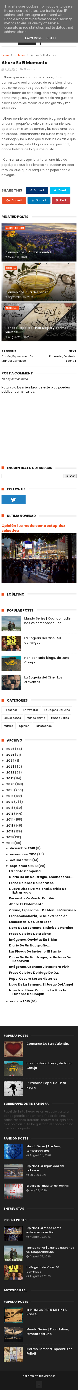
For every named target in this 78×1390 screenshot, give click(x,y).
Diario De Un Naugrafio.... (29, 945)
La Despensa (12, 718)
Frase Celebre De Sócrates (31, 883)
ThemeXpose (47, 1376)
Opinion (24, 726)
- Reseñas (11, 710)
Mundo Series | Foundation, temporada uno (47, 1331)
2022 (10, 772)
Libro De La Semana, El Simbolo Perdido (41, 928)
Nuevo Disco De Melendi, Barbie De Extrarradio (38, 891)
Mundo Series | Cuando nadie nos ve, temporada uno (47, 620)
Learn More (32, 38)
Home (5, 55)
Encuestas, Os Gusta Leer (30, 922)
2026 (10, 749)
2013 (10, 825)
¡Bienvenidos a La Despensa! (27, 292)
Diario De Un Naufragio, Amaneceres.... (41, 877)
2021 (10, 778)
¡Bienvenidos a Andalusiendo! (28, 252)
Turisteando (43, 726)
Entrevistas (31, 710)
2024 (10, 760)
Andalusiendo (15, 228)
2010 (10, 843)
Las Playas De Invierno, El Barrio (35, 951)
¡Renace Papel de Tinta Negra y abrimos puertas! (36, 330)
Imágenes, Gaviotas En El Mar (33, 939)
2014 (10, 819)
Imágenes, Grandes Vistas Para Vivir (39, 967)
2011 (9, 837)
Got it (51, 38)
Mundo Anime (36, 718)
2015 (10, 813)
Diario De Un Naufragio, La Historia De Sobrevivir (40, 959)
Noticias (20, 55)
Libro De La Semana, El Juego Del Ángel (41, 984)
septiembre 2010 (24, 866)
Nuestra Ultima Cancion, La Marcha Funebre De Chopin (38, 992)
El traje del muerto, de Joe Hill (47, 1186)
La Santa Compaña (25, 871)
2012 (10, 831)
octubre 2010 (21, 860)
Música (8, 726)
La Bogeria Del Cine (57, 710)
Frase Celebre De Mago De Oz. (34, 972)
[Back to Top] (39, 1384)
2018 (10, 796)
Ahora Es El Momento (26, 904)
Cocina (11, 268)
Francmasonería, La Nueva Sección (38, 916)
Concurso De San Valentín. (47, 1043)
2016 (10, 808)
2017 (10, 802)
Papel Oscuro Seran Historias (33, 978)
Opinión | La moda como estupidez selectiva (33, 528)
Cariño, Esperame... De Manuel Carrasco (42, 910)
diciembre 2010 (23, 848)
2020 (10, 784)
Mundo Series (60, 718)
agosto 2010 (20, 1001)
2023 (10, 766)
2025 (10, 755)
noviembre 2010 (23, 854)
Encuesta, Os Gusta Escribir (31, 898)
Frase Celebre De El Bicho (30, 934)
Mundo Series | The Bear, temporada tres (43, 1148)
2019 (10, 790)
